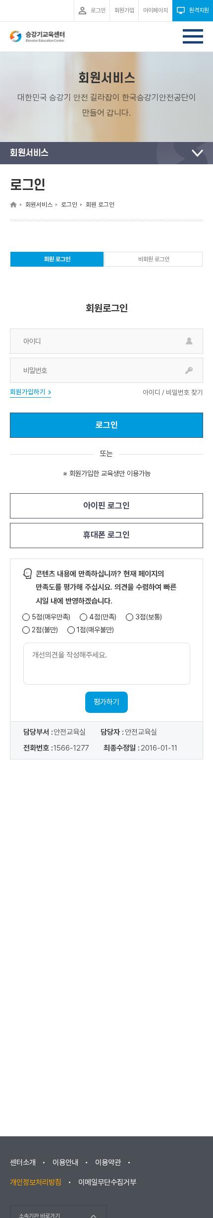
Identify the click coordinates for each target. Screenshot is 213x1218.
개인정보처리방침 (35, 1182)
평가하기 (106, 702)
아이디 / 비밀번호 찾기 (173, 392)
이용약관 (108, 1162)
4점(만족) (102, 617)
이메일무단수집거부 (107, 1182)
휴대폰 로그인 (106, 535)
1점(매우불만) (95, 630)
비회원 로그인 (153, 259)
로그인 (107, 425)
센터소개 (23, 1162)
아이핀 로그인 (106, 506)
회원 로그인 (57, 261)
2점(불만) (45, 630)
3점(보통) (148, 617)
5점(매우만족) (51, 617)
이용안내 (65, 1162)
